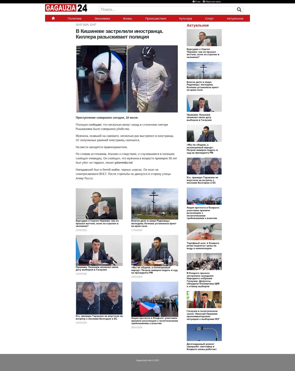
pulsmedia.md (123, 162)
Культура (185, 18)
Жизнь (127, 18)
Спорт (209, 18)
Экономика (102, 18)
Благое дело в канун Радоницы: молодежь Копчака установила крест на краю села (153, 223)
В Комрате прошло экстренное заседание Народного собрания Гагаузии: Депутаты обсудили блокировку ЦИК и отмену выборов (203, 280)
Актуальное (235, 18)
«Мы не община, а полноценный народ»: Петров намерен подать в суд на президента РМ (154, 270)
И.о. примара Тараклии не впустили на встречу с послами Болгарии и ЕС (99, 317)
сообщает (95, 124)
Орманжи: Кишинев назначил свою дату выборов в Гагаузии (97, 268)
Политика (74, 18)
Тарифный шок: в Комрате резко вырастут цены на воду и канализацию (203, 246)
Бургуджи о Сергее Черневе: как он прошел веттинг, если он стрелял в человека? (97, 223)
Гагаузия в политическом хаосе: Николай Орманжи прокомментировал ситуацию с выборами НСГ (203, 315)
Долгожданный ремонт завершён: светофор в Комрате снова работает (202, 347)
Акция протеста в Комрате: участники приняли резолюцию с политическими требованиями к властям (154, 321)
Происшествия (155, 18)
